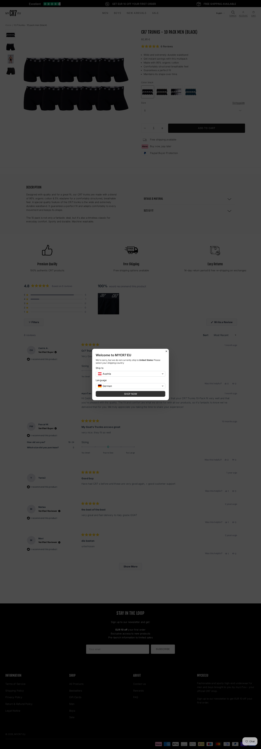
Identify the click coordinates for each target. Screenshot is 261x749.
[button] (130, 374)
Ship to (100, 368)
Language (101, 380)
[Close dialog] (166, 351)
